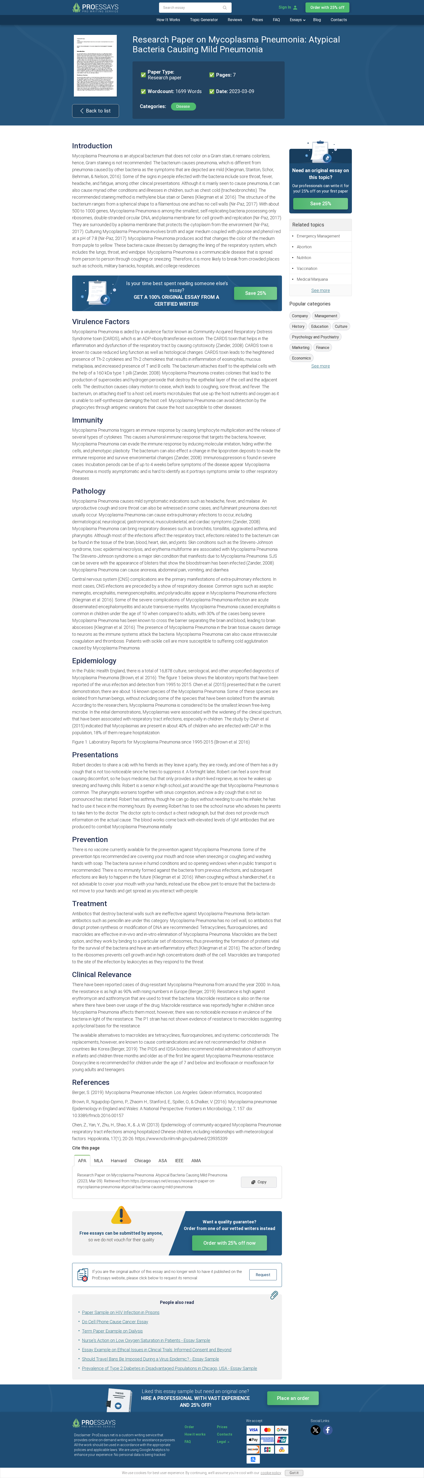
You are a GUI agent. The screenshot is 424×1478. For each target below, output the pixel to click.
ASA (163, 1160)
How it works (195, 1434)
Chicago (142, 1160)
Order (189, 1427)
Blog (317, 19)
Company (300, 316)
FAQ (276, 19)
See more (320, 290)
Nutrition (304, 257)
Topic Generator (204, 19)
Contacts (339, 19)
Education (319, 326)
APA (82, 1160)
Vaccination (307, 268)
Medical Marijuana (312, 279)
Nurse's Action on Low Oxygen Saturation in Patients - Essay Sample (146, 1340)
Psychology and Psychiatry (315, 337)
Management (326, 316)
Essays (296, 19)
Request (263, 1274)
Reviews (235, 19)
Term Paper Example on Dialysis (112, 1331)
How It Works (168, 19)
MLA (98, 1160)
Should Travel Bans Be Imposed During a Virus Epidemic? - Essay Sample (150, 1359)
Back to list (98, 111)
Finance (322, 347)
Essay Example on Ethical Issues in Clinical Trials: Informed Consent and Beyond (156, 1349)
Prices (257, 19)
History (298, 326)
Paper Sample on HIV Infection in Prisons (120, 1312)
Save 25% (255, 293)
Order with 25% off (327, 7)
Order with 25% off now (229, 1243)
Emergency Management (318, 236)
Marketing (300, 347)
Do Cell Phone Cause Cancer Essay (115, 1321)
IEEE (179, 1160)
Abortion (304, 247)
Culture (341, 326)
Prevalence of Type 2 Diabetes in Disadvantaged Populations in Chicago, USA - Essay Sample (169, 1368)
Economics (301, 358)
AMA (196, 1160)
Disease (183, 106)
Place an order (293, 1398)
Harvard (119, 1160)
